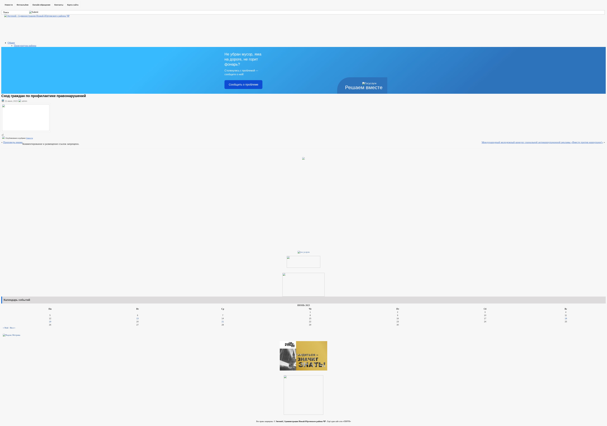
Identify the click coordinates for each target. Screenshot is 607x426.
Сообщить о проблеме (243, 84)
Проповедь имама (12, 142)
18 (566, 318)
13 (137, 318)
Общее (11, 42)
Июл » (12, 328)
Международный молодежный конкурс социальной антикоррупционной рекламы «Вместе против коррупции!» (542, 142)
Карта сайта (72, 5)
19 (50, 322)
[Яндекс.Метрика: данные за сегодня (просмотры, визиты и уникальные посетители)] (11, 335)
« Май (5, 328)
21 (223, 322)
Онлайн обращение (41, 5)
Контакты (58, 5)
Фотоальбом (22, 5)
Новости (9, 5)
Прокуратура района (25, 45)
